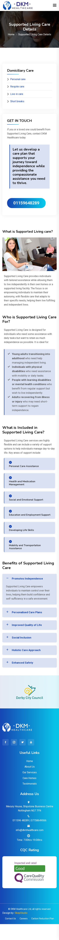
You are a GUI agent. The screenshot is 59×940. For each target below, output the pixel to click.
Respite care (17, 86)
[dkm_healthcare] (17, 5)
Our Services (29, 772)
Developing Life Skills (21, 530)
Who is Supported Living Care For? (29, 319)
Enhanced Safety (22, 662)
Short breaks (17, 101)
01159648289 (26, 203)
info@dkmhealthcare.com (29, 830)
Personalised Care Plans (27, 612)
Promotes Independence (27, 578)
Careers (24, 918)
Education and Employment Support (29, 515)
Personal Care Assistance (24, 466)
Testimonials (29, 783)
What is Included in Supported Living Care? (23, 430)
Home (11, 34)
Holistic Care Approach (26, 650)
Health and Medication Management (22, 483)
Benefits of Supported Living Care (28, 565)
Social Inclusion (21, 637)
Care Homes (29, 778)
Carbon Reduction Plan (42, 918)
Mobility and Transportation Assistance (25, 547)
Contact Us (10, 918)
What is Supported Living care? (27, 231)
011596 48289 (21, 820)
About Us (30, 766)
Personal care (17, 79)
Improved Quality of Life (27, 625)
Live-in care (16, 94)
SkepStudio (21, 912)
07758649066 (38, 820)
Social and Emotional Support (26, 499)
